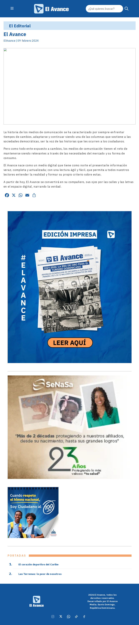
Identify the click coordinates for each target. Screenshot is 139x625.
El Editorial (20, 26)
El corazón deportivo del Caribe (38, 564)
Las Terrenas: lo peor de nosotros (40, 574)
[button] (126, 8)
